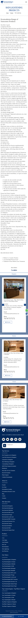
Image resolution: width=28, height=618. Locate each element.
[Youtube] (7, 439)
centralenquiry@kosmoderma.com (11, 313)
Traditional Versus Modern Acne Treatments (14, 261)
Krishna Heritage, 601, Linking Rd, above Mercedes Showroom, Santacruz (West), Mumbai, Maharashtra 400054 (13, 360)
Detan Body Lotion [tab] (5, 110)
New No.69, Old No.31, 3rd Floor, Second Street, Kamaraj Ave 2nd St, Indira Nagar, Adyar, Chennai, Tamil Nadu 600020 (14, 407)
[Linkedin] (19, 439)
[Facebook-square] (3, 439)
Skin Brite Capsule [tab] (5, 25)
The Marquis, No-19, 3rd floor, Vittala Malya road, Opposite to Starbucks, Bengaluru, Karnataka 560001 (13, 307)
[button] (26, 2)
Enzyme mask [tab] (4, 140)
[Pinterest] (15, 439)
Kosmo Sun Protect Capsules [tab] (8, 193)
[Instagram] (11, 439)
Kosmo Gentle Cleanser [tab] (6, 75)
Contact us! (10, 444)
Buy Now (3, 249)
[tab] (14, 274)
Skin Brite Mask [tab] (5, 51)
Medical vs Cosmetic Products (10, 258)
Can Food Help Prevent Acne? (10, 259)
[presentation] (3, 305)
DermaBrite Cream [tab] (5, 223)
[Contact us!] (4, 445)
